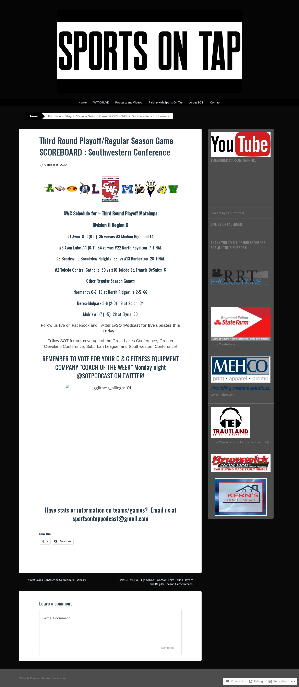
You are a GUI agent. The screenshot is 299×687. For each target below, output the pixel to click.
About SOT (196, 102)
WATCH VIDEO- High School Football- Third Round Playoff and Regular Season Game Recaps (156, 582)
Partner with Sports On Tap (166, 102)
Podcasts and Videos (128, 102)
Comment (167, 647)
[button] (110, 189)
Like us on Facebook (226, 224)
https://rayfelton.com (225, 344)
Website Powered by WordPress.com (42, 678)
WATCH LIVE (101, 102)
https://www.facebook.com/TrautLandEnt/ (240, 442)
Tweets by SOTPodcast (227, 213)
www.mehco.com (223, 394)
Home (83, 102)
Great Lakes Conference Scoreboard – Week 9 (57, 580)
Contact (215, 102)
